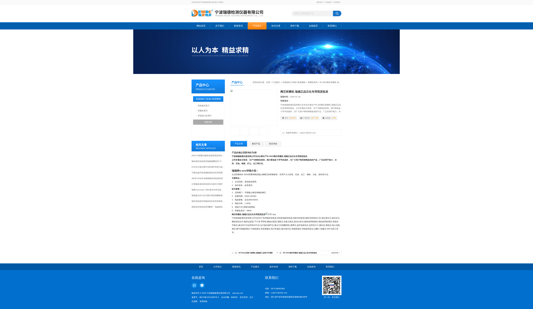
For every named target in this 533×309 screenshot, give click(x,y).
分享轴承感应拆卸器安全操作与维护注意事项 (208, 184)
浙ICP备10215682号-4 (209, 297)
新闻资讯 (238, 26)
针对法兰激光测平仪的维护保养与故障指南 (208, 167)
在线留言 (328, 2)
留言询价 (273, 143)
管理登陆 (203, 301)
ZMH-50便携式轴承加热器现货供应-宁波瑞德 (208, 155)
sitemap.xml (237, 293)
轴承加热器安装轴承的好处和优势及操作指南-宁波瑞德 (208, 201)
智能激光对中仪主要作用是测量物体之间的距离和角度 (208, 195)
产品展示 (257, 26)
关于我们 (219, 26)
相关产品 (256, 143)
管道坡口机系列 (204, 116)
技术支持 (274, 266)
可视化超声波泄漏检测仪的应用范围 (207, 173)
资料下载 (294, 26)
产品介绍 (239, 143)
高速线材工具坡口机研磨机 (208, 99)
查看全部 (208, 122)
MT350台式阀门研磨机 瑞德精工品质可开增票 (256, 253)
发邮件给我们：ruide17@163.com (300, 133)
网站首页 (201, 26)
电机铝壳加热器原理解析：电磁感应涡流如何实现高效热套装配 (208, 207)
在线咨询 (311, 266)
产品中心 (202, 85)
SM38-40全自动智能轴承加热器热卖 (207, 178)
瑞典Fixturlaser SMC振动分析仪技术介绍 (208, 190)
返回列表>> (335, 253)
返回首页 (319, 2)
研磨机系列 (203, 111)
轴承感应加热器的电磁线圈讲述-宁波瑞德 (208, 161)
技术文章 (275, 26)
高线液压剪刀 (203, 106)
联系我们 (337, 2)
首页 (268, 82)
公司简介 (217, 266)
